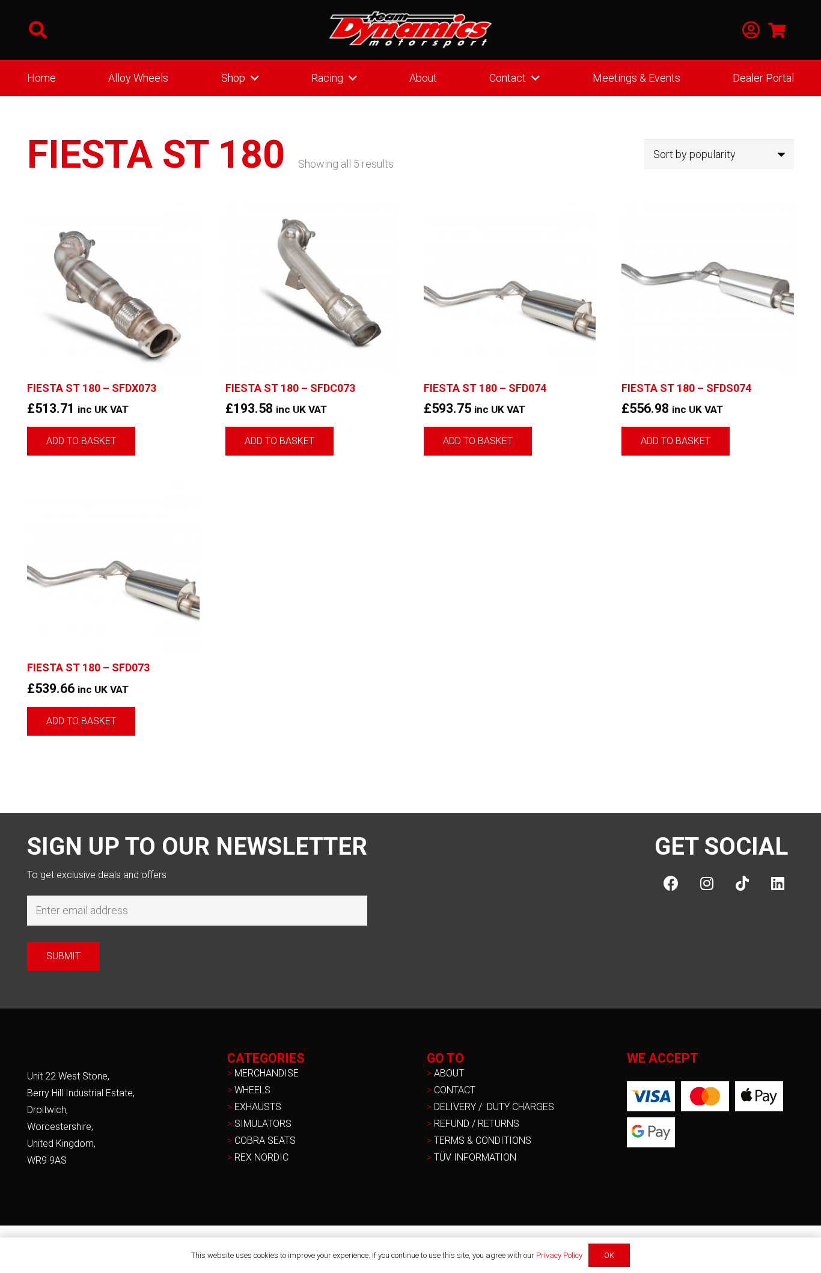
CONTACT (454, 1090)
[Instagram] (706, 883)
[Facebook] (671, 883)
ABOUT (449, 1073)
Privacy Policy (559, 1255)
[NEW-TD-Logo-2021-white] (410, 30)
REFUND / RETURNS (476, 1123)
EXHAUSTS (257, 1107)
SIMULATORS (262, 1123)
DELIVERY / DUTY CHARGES (494, 1107)
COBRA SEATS (265, 1140)
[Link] (751, 30)
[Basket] (777, 30)
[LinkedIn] (777, 883)
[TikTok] (741, 883)
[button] (38, 30)
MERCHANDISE (266, 1073)
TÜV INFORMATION (475, 1157)
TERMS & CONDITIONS (482, 1140)
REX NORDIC (262, 1157)
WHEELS (252, 1090)
